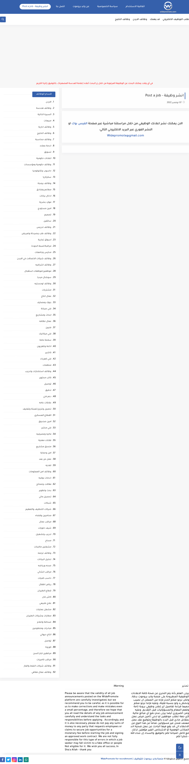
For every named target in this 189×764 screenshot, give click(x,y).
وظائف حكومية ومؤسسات (37, 165)
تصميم (47, 215)
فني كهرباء (45, 359)
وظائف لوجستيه (43, 284)
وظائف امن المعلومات (40, 472)
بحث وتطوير (45, 491)
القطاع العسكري (42, 415)
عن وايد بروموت (81, 6)
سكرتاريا (47, 177)
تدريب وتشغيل (43, 534)
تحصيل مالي (45, 497)
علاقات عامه (45, 403)
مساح (48, 541)
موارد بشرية (45, 202)
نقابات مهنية (44, 440)
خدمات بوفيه (45, 478)
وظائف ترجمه (44, 553)
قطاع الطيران (44, 591)
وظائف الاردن (140, 19)
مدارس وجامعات (43, 252)
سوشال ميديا (44, 277)
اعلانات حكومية (43, 158)
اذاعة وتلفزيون (44, 346)
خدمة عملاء (45, 146)
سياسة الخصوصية (107, 6)
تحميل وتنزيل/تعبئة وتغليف (37, 409)
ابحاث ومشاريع (43, 315)
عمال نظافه (45, 321)
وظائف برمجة (44, 183)
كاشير (48, 353)
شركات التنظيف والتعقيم (38, 509)
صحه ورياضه (44, 566)
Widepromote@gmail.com (125, 136)
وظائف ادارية (44, 127)
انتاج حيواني (45, 635)
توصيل (47, 384)
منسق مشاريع (43, 447)
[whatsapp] (26, 759)
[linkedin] (20, 759)
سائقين (47, 221)
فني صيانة (46, 309)
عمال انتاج (46, 296)
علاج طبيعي (45, 603)
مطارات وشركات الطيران (38, 616)
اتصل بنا (60, 6)
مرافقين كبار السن (42, 653)
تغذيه (48, 465)
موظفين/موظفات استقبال (37, 271)
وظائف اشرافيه (43, 265)
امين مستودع (44, 209)
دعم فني (47, 397)
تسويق (47, 152)
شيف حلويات (44, 528)
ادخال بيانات (45, 196)
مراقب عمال (45, 522)
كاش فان (46, 597)
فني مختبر (46, 428)
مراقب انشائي (44, 572)
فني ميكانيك (45, 334)
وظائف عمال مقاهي (41, 672)
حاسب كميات (44, 578)
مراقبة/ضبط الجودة (41, 246)
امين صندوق (45, 422)
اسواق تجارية (44, 240)
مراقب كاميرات (44, 660)
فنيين (48, 328)
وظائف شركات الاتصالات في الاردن (34, 259)
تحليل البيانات (44, 559)
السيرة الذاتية (44, 115)
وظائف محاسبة (43, 140)
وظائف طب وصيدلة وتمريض (36, 234)
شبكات (47, 503)
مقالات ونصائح (43, 484)
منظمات (47, 365)
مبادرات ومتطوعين (41, 628)
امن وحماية (45, 453)
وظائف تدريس (44, 227)
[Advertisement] (94, 53)
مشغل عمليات (43, 610)
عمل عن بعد (45, 459)
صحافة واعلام (44, 622)
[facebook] (2, 759)
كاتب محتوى (45, 378)
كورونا (48, 647)
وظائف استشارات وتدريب (38, 371)
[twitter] (8, 759)
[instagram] (14, 759)
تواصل (47, 641)
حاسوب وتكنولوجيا (41, 171)
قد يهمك (155, 19)
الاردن (48, 102)
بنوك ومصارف (44, 303)
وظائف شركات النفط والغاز (37, 666)
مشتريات (46, 290)
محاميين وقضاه (43, 516)
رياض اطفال (45, 585)
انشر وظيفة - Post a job (35, 6)
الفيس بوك (79, 123)
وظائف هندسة (43, 108)
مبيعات (47, 121)
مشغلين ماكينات (42, 547)
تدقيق (48, 390)
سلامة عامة (45, 340)
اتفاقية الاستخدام (135, 6)
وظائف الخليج (122, 19)
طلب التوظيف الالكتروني (176, 19)
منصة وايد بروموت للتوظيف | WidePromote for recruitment (132, 759)
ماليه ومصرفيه (43, 434)
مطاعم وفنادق (44, 190)
